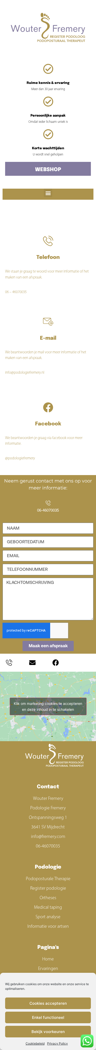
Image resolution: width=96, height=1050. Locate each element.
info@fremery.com (48, 836)
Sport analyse (48, 917)
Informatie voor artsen (48, 926)
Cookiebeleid (35, 1043)
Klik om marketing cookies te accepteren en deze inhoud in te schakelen (48, 706)
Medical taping (48, 907)
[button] (48, 193)
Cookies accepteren (48, 1003)
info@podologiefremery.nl (24, 372)
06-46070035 (48, 510)
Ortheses (48, 897)
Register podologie (48, 888)
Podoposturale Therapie (48, 878)
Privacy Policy (57, 1043)
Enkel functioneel (48, 1017)
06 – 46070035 (16, 292)
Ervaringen (48, 968)
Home (48, 959)
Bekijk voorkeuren (48, 1031)
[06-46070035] (48, 502)
